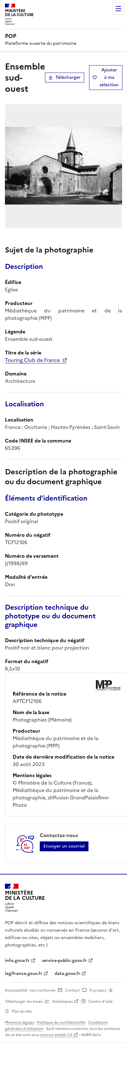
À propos (97, 990)
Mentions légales (19, 1022)
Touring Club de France (32, 360)
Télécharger (67, 77)
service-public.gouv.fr (64, 960)
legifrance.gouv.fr (23, 973)
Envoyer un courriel (64, 846)
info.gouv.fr (17, 960)
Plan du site (22, 1011)
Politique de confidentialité (61, 1022)
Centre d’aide (100, 1001)
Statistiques (62, 1001)
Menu (118, 8)
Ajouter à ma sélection (109, 77)
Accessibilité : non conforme (30, 990)
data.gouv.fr (67, 973)
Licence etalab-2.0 (56, 1035)
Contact (72, 990)
